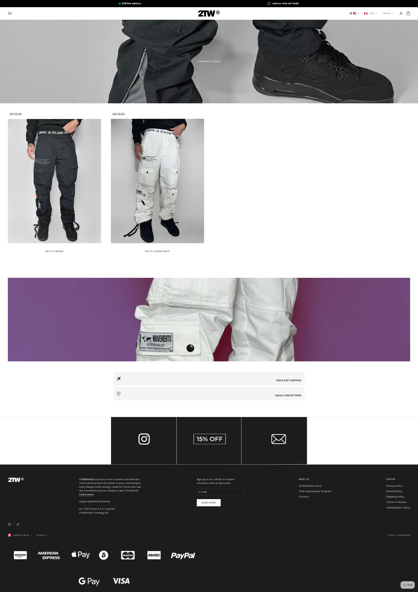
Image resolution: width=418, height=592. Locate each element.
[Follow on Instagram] (9, 524)
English (387, 13)
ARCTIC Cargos (55, 251)
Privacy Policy (394, 486)
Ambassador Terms (398, 507)
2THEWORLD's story (310, 486)
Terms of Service (396, 502)
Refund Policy (394, 491)
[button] (354, 13)
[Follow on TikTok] (18, 524)
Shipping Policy (395, 496)
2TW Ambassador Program (315, 491)
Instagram (143, 441)
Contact (274, 441)
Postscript (209, 441)
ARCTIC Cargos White (157, 251)
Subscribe (208, 502)
